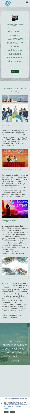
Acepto (6, 412)
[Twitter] (16, 361)
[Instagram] (14, 361)
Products (15, 67)
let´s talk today (15, 71)
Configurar (6, 408)
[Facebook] (11, 361)
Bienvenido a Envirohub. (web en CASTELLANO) (15, 25)
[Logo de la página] (8, 4)
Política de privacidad (9, 406)
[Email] (18, 361)
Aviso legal (18, 406)
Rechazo (13, 412)
